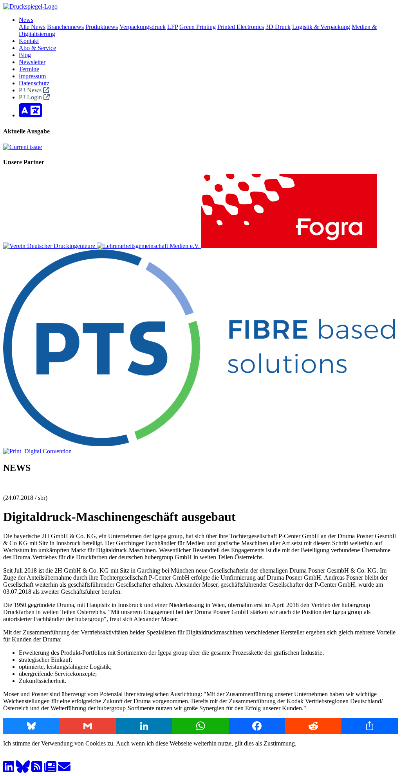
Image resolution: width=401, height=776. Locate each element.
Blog (25, 55)
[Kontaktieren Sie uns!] (64, 769)
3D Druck (278, 26)
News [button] (26, 19)
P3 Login (31, 97)
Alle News (32, 26)
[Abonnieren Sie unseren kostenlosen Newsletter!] (51, 769)
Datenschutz (34, 83)
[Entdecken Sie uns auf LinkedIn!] (9, 769)
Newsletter (32, 62)
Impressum (32, 76)
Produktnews (101, 26)
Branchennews (65, 26)
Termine (29, 69)
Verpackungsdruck (142, 26)
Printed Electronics (240, 26)
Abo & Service (37, 48)
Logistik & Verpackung (321, 26)
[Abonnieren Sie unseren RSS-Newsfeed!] (37, 769)
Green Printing (197, 26)
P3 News (31, 90)
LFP (172, 26)
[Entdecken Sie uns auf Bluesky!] (23, 769)
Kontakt (29, 41)
